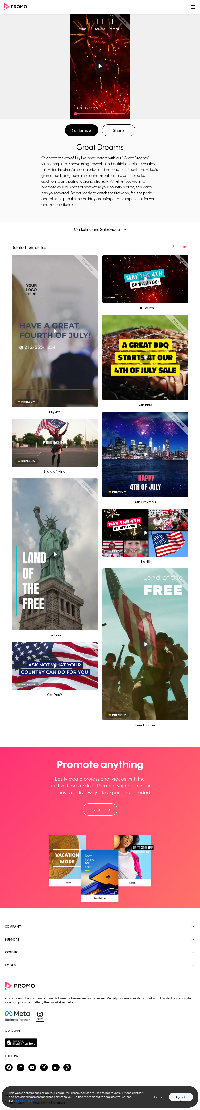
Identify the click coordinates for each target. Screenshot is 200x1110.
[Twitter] (44, 1068)
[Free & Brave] (145, 644)
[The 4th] (145, 533)
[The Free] (55, 554)
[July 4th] (55, 331)
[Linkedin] (56, 1068)
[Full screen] (123, 106)
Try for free (100, 809)
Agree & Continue (181, 1098)
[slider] (75, 113)
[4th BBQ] (145, 357)
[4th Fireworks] (145, 454)
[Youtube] (32, 1068)
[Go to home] (17, 6)
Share (118, 130)
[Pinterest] (67, 1068)
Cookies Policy (24, 1100)
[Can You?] (55, 666)
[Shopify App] (100, 1042)
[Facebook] (17, 1016)
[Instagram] (39, 1016)
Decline (158, 1097)
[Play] (100, 66)
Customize (81, 130)
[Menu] (193, 7)
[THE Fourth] (145, 279)
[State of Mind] (55, 443)
